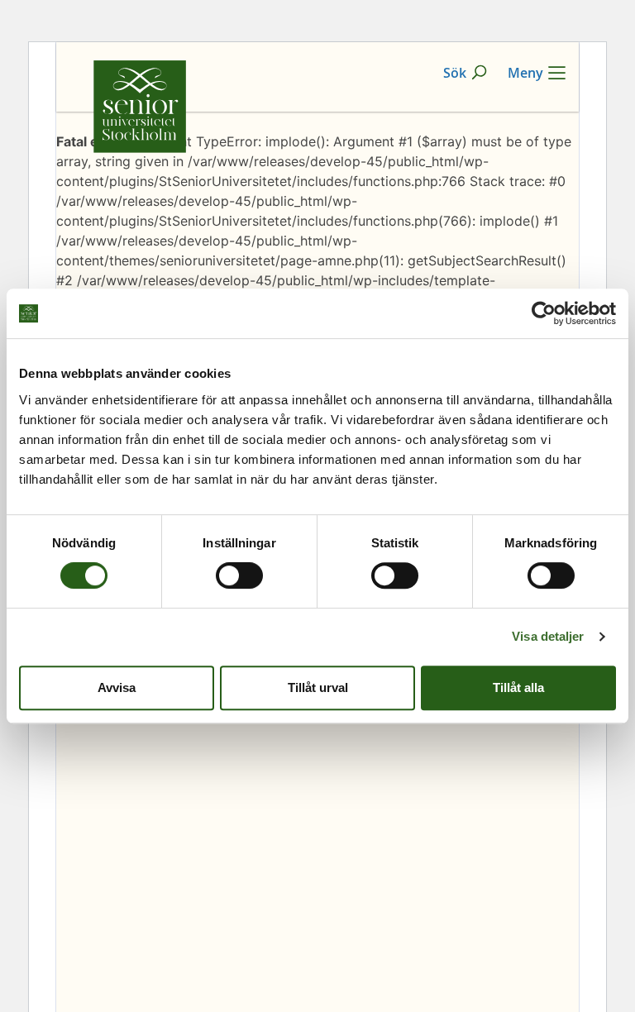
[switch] (239, 575)
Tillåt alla (518, 687)
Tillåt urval (318, 687)
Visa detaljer (548, 636)
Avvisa (117, 687)
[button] (465, 73)
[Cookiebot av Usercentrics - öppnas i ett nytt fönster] (543, 313)
